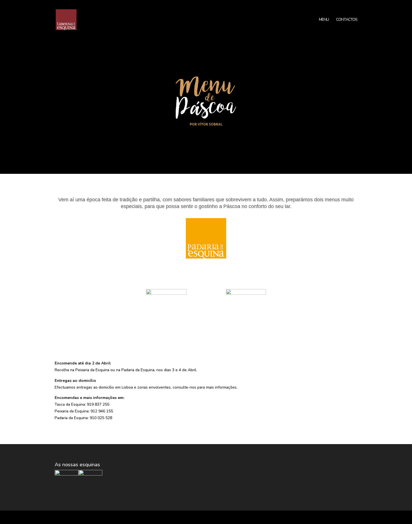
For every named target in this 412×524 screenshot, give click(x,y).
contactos (346, 20)
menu (324, 20)
